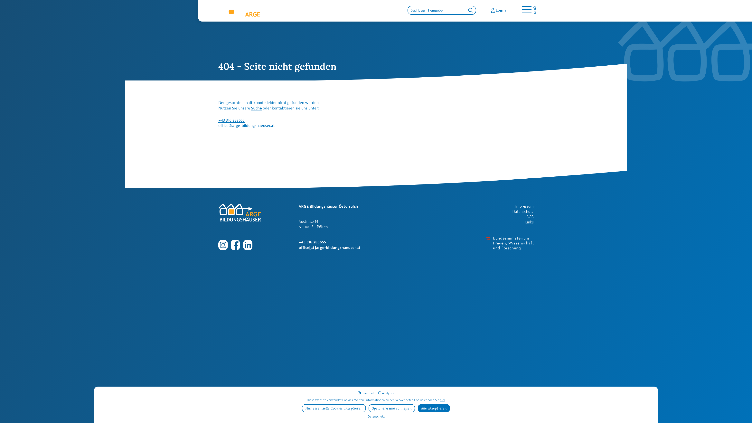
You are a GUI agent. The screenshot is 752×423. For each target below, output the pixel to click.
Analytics (388, 393)
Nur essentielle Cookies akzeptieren (333, 408)
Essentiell (368, 393)
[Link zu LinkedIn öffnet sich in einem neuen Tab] (247, 244)
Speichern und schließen (392, 408)
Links (529, 222)
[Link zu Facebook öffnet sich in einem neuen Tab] (235, 244)
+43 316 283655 (231, 120)
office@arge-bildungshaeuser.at (246, 125)
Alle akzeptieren (434, 408)
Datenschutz (523, 211)
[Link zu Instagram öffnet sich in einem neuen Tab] (223, 244)
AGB (530, 217)
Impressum (524, 206)
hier (442, 400)
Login (501, 10)
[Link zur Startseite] (271, 13)
